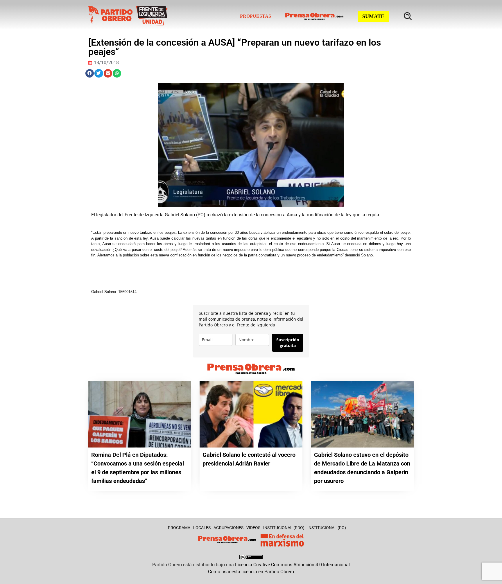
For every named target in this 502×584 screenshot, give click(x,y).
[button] (89, 73)
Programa (179, 527)
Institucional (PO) (326, 527)
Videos (253, 527)
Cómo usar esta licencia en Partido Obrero (251, 571)
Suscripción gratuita (287, 342)
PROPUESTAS (255, 16)
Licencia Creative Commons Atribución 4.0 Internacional (292, 564)
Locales (202, 527)
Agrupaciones (228, 527)
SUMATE (373, 16)
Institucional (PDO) (283, 527)
